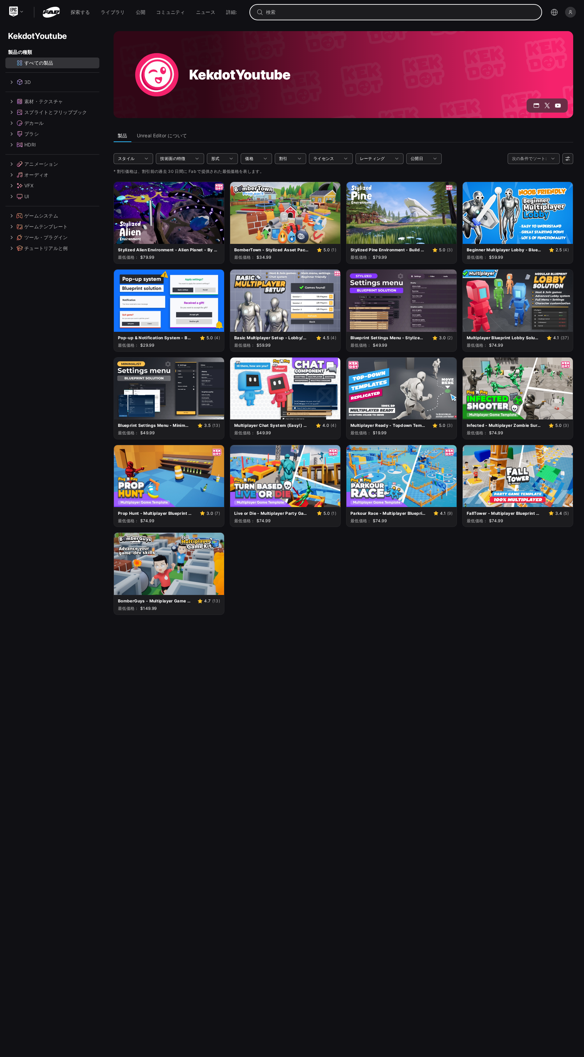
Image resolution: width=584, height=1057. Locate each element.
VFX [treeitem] (28, 185)
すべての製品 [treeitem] (38, 63)
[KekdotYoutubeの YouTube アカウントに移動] (558, 105)
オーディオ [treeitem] (36, 175)
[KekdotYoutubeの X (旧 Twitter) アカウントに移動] (547, 105)
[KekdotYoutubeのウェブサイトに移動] (536, 105)
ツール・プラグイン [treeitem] (46, 237)
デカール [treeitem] (34, 123)
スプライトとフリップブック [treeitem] (55, 112)
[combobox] (400, 12)
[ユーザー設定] (567, 158)
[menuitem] (80, 12)
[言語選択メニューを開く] (554, 12)
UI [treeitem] (26, 196)
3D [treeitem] (27, 82)
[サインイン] (570, 12)
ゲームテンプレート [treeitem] (46, 226)
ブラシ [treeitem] (31, 134)
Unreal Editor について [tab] (162, 135)
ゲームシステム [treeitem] (41, 216)
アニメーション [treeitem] (41, 164)
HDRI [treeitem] (30, 144)
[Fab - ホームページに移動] (51, 12)
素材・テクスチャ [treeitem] (43, 101)
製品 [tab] (122, 135)
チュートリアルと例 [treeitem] (46, 248)
